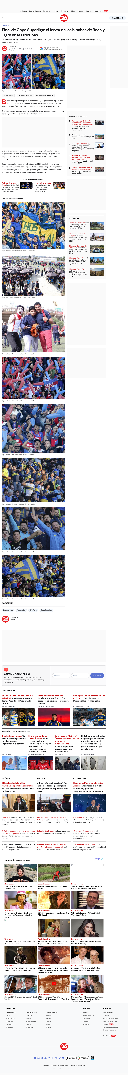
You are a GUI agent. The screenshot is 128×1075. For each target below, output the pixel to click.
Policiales (9, 1024)
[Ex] (42, 1058)
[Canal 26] (64, 1047)
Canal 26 (14, 47)
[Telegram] (59, 1058)
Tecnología (9, 1027)
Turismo (48, 1027)
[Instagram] (39, 1058)
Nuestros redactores (109, 1030)
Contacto (106, 1015)
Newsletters (109, 1036)
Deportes (5, 25)
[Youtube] (45, 1058)
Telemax (86, 1021)
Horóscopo (9, 1021)
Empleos (105, 1033)
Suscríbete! (97, 675)
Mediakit (108, 1024)
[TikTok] (53, 1058)
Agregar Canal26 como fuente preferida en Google (53, 48)
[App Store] (71, 1058)
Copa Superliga (46, 610)
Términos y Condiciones (59, 1066)
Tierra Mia (86, 1018)
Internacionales (81, 778)
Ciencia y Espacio (52, 1013)
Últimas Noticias (11, 1013)
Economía (49, 1015)
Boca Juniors (8, 610)
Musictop (86, 1024)
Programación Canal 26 (110, 1027)
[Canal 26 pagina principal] (64, 21)
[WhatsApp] (56, 1058)
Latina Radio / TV (88, 1015)
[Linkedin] (49, 1058)
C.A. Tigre (33, 610)
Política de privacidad (110, 1021)
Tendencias (29, 1027)
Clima (8, 1015)
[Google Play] (83, 1058)
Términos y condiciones (110, 1018)
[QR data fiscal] (92, 1060)
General (28, 1018)
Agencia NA (21, 610)
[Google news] (63, 1058)
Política (6, 778)
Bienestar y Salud (31, 1013)
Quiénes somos (108, 1013)
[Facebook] (35, 1058)
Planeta (48, 1021)
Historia (48, 1018)
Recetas (48, 1024)
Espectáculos (10, 1018)
